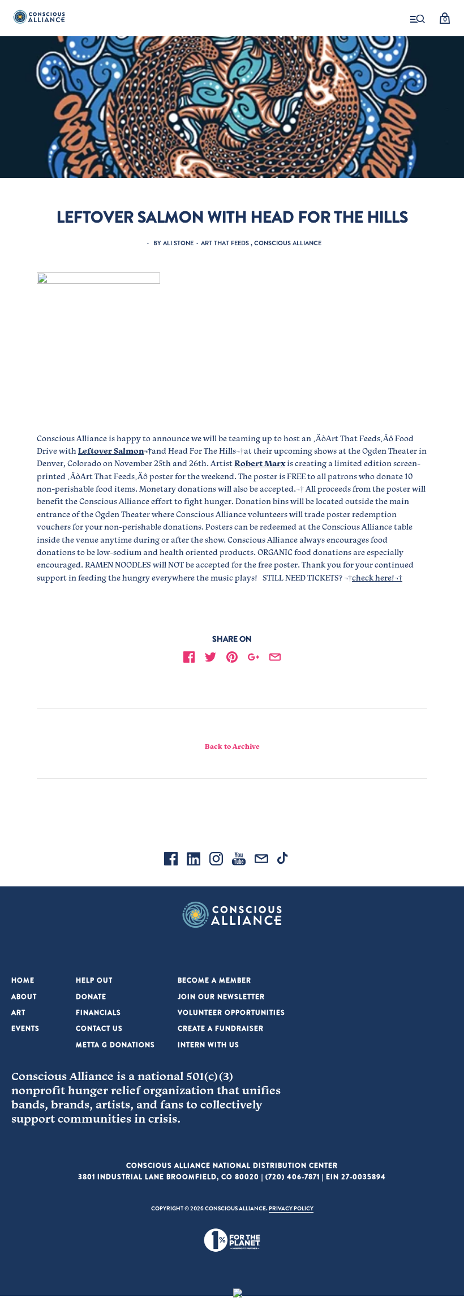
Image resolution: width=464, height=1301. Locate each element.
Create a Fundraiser (221, 1028)
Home (23, 980)
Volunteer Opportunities (231, 1012)
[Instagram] (216, 860)
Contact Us (99, 1028)
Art (18, 1012)
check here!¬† (377, 578)
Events (25, 1028)
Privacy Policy (291, 1208)
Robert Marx (259, 463)
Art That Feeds (225, 243)
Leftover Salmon (111, 451)
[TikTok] (284, 860)
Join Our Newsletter (221, 996)
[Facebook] (171, 860)
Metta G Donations (115, 1045)
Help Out (94, 980)
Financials (98, 1012)
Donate (91, 996)
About (24, 996)
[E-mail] (261, 860)
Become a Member (214, 980)
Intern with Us (208, 1045)
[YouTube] (239, 860)
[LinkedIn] (193, 860)
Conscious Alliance (287, 243)
